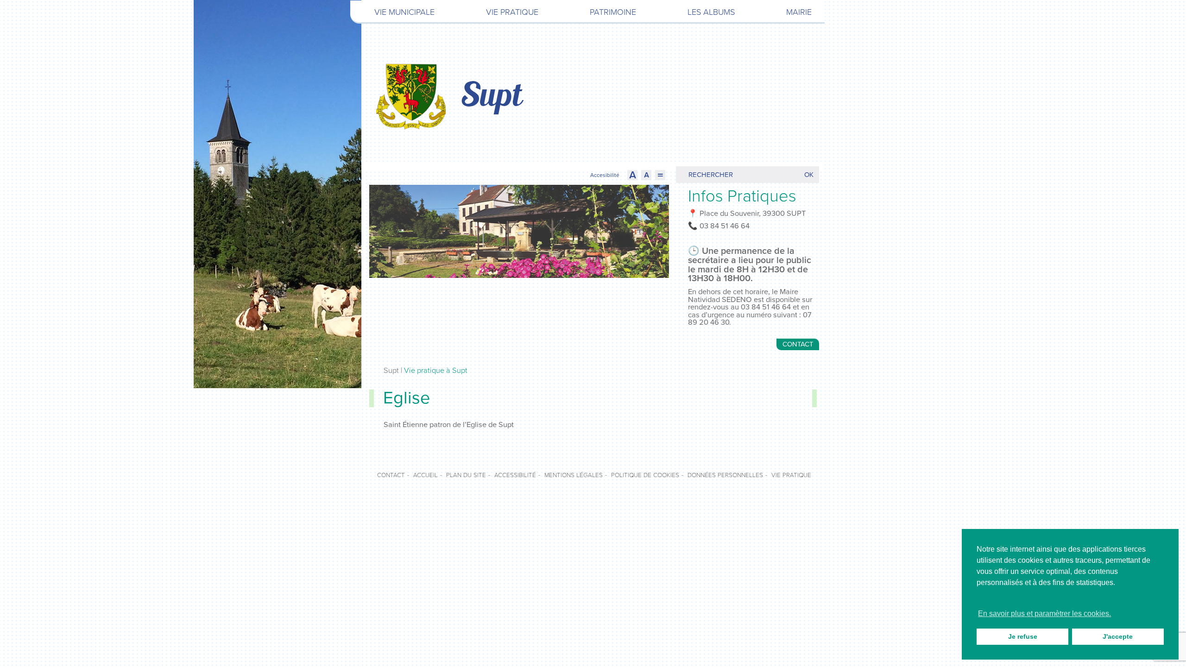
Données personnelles (725, 475)
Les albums (711, 12)
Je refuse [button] (1022, 636)
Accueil (425, 475)
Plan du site (466, 475)
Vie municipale (404, 12)
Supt (491, 97)
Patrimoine (613, 12)
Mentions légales (573, 475)
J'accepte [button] (1118, 636)
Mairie (799, 12)
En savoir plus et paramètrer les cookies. (1044, 613)
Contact (797, 344)
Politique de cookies (645, 475)
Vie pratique (512, 12)
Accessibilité (515, 475)
